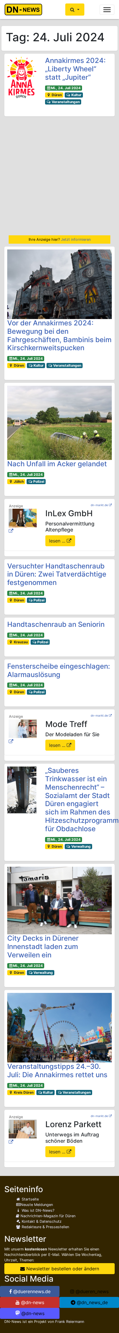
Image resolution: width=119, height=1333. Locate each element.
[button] (74, 9)
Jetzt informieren (76, 239)
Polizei (38, 481)
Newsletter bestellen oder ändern (62, 1269)
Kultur (75, 95)
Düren (56, 95)
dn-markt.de (99, 505)
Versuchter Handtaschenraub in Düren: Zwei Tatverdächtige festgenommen (56, 574)
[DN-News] (25, 9)
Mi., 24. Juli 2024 (66, 88)
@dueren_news (91, 1291)
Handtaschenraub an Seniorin (56, 624)
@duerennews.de (31, 1291)
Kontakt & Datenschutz (41, 1221)
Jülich (18, 481)
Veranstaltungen (65, 102)
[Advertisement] (59, 175)
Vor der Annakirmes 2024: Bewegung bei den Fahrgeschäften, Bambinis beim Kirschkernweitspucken (59, 335)
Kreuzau (20, 642)
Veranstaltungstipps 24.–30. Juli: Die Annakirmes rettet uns (57, 1070)
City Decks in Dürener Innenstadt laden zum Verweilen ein (43, 946)
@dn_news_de (91, 1302)
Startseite (30, 1199)
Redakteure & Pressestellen (45, 1227)
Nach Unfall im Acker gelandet (57, 464)
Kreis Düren (23, 1092)
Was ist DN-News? (37, 1210)
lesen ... (58, 541)
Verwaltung (80, 846)
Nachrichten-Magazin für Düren (47, 1216)
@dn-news (32, 1302)
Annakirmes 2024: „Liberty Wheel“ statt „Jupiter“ (75, 68)
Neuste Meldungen (37, 1205)
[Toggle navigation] (107, 10)
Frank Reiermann (69, 1321)
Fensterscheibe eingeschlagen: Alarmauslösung (58, 670)
